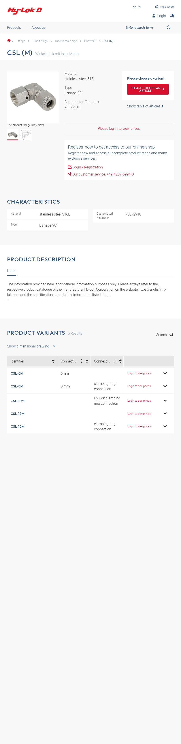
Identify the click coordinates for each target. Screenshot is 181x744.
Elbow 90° (90, 41)
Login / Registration (87, 167)
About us (38, 27)
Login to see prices (139, 373)
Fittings (20, 41)
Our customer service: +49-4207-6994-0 (103, 174)
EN (139, 7)
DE (134, 7)
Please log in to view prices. (119, 128)
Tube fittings (40, 41)
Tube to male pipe (66, 41)
